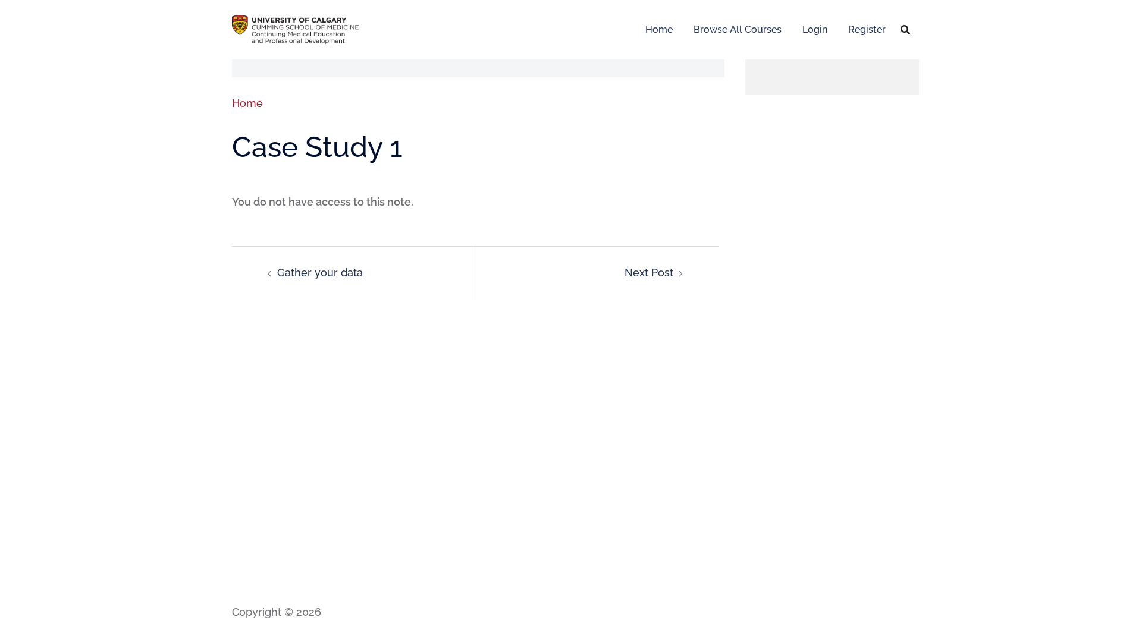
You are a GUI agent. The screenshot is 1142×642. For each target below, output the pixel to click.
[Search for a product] (905, 29)
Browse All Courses (738, 29)
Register (867, 29)
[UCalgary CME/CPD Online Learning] (295, 28)
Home (659, 29)
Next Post (649, 272)
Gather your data (320, 272)
